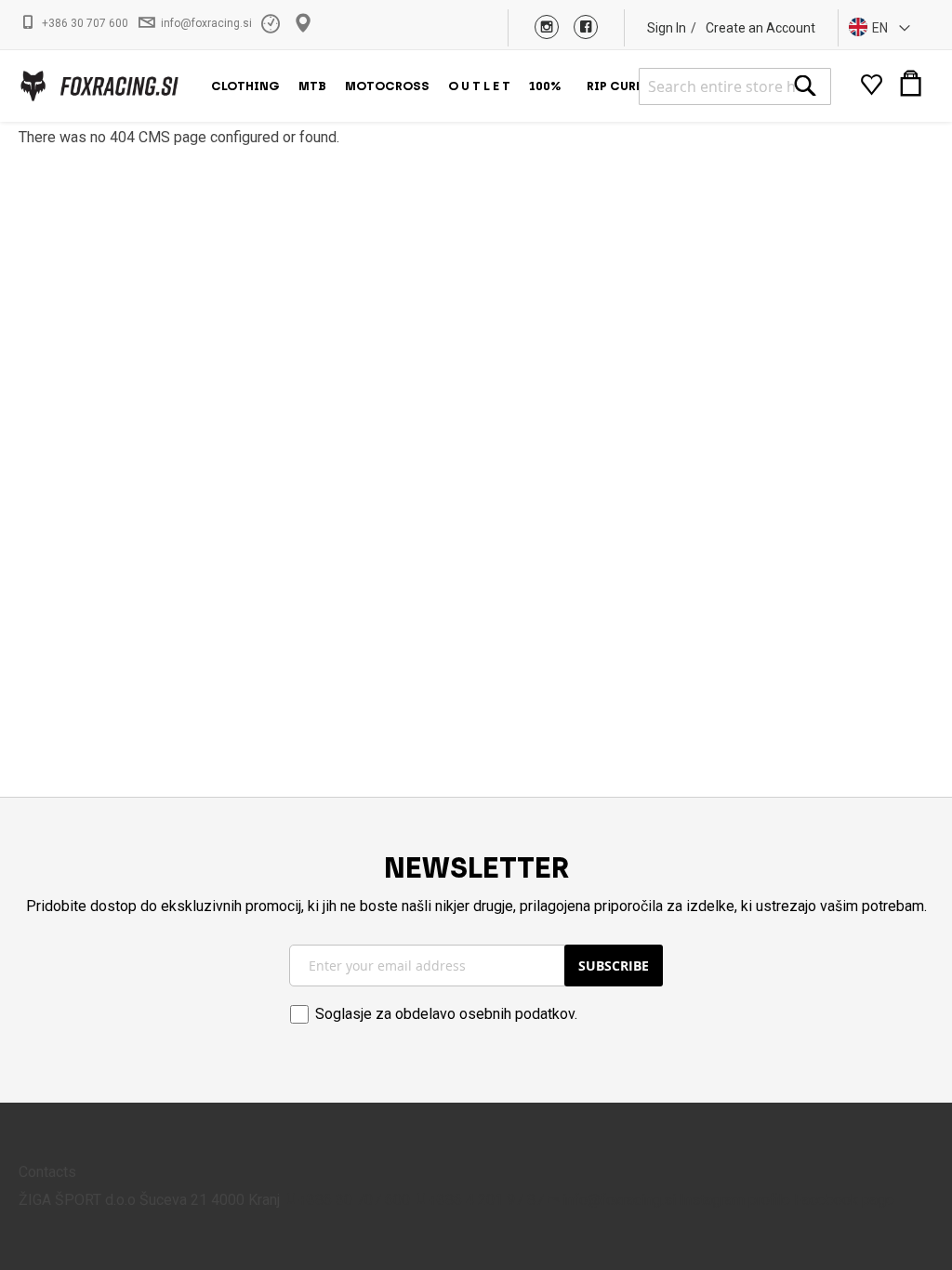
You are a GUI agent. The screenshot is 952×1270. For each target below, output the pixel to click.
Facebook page (844, 1200)
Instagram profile (735, 1200)
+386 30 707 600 (85, 23)
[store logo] (98, 86)
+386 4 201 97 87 (486, 1200)
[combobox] (735, 86)
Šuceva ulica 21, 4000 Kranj (305, 23)
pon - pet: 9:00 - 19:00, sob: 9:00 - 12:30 (272, 23)
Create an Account (760, 27)
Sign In (666, 27)
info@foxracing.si (206, 23)
